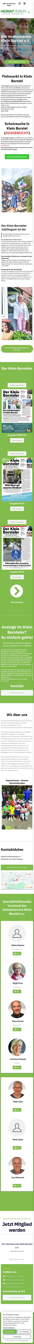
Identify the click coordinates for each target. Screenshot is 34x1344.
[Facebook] (19, 3)
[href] (17, 881)
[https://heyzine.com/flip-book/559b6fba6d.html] (17, 411)
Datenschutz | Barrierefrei (32, 672)
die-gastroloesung (24, 1340)
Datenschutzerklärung (9, 1327)
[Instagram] (24, 3)
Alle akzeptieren (10, 1332)
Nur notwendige (24, 1332)
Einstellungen (17, 1337)
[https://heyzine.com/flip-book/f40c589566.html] (17, 548)
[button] (29, 12)
